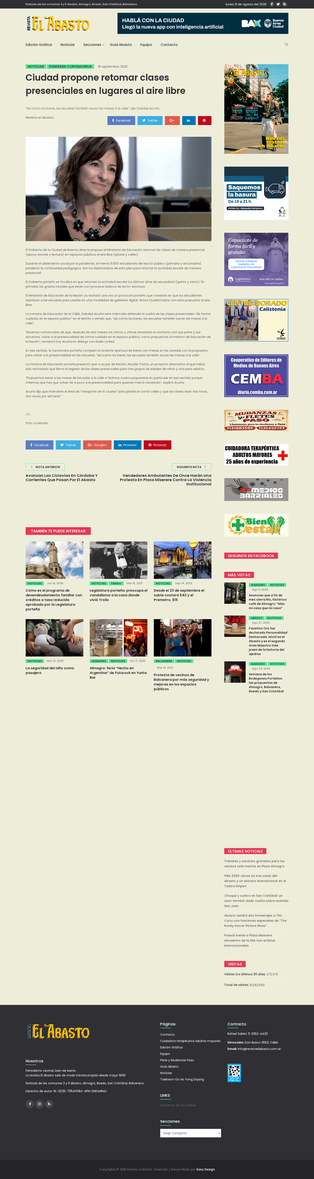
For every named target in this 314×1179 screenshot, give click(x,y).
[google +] (172, 120)
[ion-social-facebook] (271, 4)
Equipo (146, 44)
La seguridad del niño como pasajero (50, 670)
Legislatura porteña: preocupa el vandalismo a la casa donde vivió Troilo (118, 595)
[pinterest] (205, 120)
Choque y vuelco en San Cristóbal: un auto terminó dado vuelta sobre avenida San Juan (256, 901)
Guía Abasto (121, 44)
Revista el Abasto (40, 117)
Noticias (67, 44)
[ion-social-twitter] (278, 4)
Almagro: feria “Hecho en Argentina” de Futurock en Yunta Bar (118, 673)
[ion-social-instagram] (39, 1104)
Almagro (99, 661)
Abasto (256, 618)
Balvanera (164, 661)
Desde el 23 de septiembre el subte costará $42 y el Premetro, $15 (179, 595)
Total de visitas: (237, 985)
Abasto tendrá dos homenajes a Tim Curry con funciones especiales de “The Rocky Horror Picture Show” (255, 920)
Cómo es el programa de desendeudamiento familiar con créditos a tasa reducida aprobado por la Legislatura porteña (54, 600)
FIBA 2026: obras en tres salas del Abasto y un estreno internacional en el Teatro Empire (255, 881)
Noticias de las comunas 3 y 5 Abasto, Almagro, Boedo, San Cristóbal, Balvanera (81, 4)
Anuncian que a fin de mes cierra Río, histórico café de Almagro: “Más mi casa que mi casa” (268, 601)
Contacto (169, 44)
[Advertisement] (256, 771)
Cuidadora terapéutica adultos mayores (190, 1041)
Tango (116, 583)
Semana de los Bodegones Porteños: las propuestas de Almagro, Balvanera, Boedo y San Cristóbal (266, 682)
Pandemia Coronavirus (70, 66)
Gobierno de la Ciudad (178, 1105)
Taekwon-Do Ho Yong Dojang (182, 1079)
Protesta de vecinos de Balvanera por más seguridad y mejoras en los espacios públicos (181, 681)
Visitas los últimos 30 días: (245, 974)
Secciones (92, 44)
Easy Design (206, 1169)
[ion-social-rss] (284, 4)
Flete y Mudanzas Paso (177, 1060)
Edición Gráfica (39, 44)
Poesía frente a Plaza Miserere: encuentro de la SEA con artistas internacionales (249, 940)
